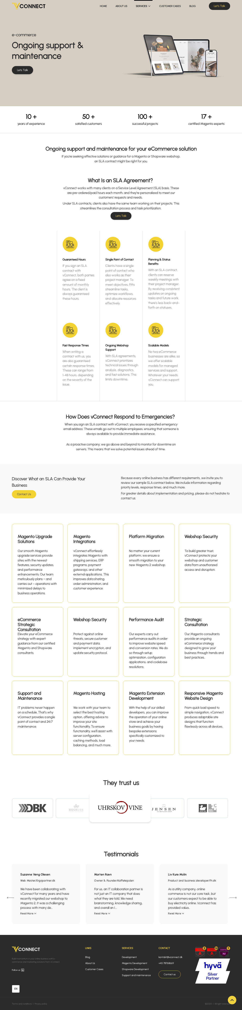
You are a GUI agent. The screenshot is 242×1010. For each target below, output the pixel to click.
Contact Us (24, 494)
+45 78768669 (166, 963)
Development (129, 957)
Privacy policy (41, 1004)
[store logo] (28, 6)
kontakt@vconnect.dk (170, 957)
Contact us (170, 974)
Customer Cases (170, 6)
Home (103, 6)
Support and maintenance (136, 975)
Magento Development (134, 963)
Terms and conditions (22, 1004)
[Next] (232, 898)
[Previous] (10, 898)
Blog (192, 6)
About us (121, 6)
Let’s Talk (219, 6)
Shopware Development (135, 969)
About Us (90, 963)
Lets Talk (22, 70)
